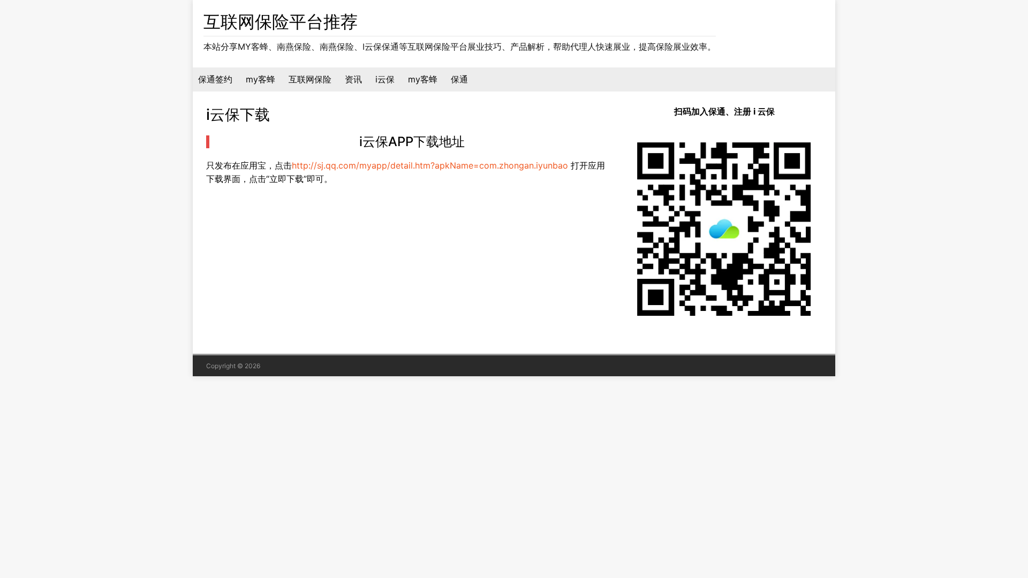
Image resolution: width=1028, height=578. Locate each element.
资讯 (353, 79)
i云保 (385, 79)
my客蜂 (260, 79)
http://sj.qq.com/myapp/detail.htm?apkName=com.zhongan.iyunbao (430, 165)
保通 (459, 79)
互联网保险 (310, 79)
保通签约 (215, 79)
